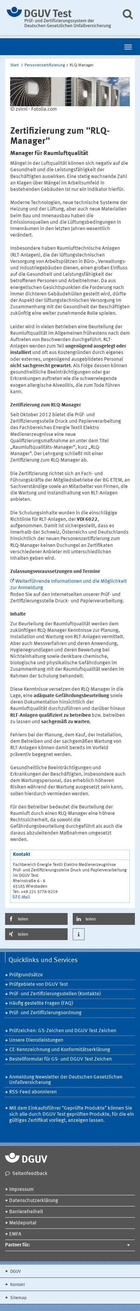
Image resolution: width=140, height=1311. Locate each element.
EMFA (15, 1234)
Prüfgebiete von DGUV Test (38, 984)
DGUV (15, 1271)
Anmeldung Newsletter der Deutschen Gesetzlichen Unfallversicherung (65, 1080)
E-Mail (24, 897)
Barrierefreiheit (26, 1212)
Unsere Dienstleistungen (36, 1040)
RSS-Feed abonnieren (33, 1092)
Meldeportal (22, 1223)
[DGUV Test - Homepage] (59, 17)
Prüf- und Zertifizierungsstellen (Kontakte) (55, 994)
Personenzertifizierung (44, 65)
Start (14, 65)
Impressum (21, 1189)
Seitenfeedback (30, 1173)
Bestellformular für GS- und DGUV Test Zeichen (60, 1059)
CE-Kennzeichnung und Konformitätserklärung (59, 1049)
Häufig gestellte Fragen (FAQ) (41, 1003)
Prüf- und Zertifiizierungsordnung (45, 1013)
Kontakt (17, 1285)
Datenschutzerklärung (33, 1200)
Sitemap (18, 1298)
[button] (36, 919)
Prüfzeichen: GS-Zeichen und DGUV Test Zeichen (62, 1031)
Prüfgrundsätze (26, 975)
